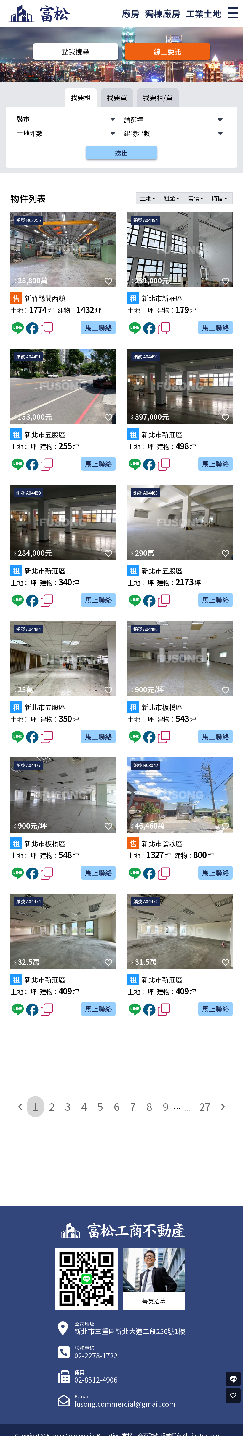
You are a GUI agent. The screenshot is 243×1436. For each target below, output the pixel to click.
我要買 (117, 97)
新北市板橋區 (156, 707)
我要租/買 (158, 97)
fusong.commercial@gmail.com (124, 1404)
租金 (172, 198)
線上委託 (167, 51)
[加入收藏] (108, 280)
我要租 (81, 97)
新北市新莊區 (156, 298)
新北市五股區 (39, 434)
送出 (121, 152)
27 (204, 1106)
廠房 (131, 13)
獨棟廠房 (162, 13)
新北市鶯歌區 (156, 843)
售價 (196, 198)
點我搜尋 (75, 51)
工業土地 (203, 13)
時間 (220, 198)
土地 (148, 198)
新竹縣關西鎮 (39, 298)
